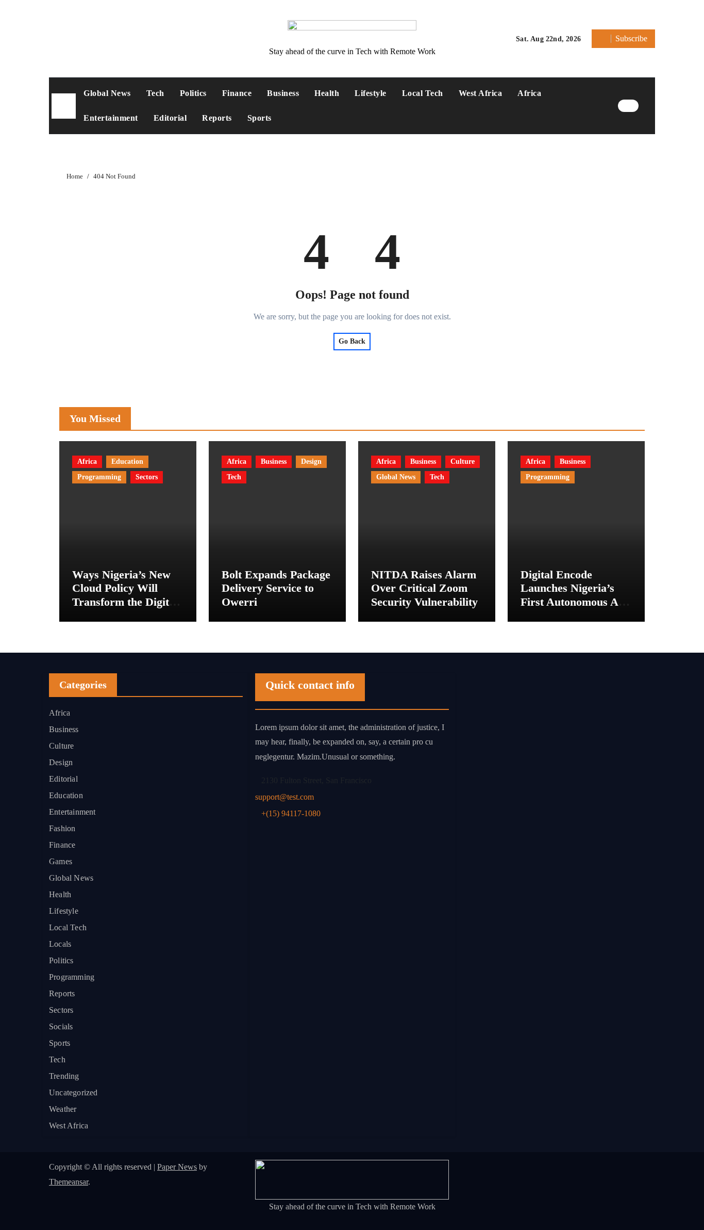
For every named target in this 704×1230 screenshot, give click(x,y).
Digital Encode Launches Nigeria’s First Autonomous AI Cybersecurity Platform (572, 602)
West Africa (480, 93)
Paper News (177, 1166)
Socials (61, 1026)
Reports (217, 118)
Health (326, 93)
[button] (649, 106)
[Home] (64, 106)
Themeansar (68, 1181)
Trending (64, 1076)
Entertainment (110, 118)
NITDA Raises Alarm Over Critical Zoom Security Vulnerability (424, 588)
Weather (62, 1109)
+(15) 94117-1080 (291, 813)
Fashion (62, 828)
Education (127, 461)
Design (311, 461)
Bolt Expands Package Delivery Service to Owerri (276, 588)
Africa (529, 93)
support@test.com (284, 796)
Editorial (170, 118)
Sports (259, 118)
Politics (193, 93)
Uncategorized (73, 1092)
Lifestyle (371, 93)
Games (60, 861)
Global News (107, 93)
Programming (99, 477)
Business (283, 93)
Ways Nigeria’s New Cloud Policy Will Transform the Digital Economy (125, 595)
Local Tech (422, 93)
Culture (462, 461)
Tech (155, 93)
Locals (60, 944)
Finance (237, 93)
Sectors (147, 477)
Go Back (352, 341)
